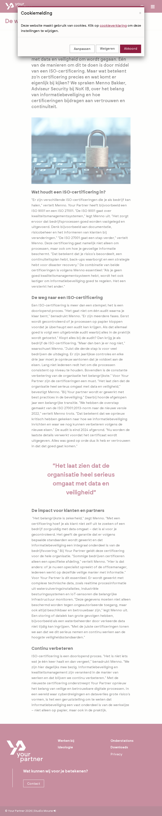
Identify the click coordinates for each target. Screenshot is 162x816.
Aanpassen (82, 49)
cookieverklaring (113, 25)
